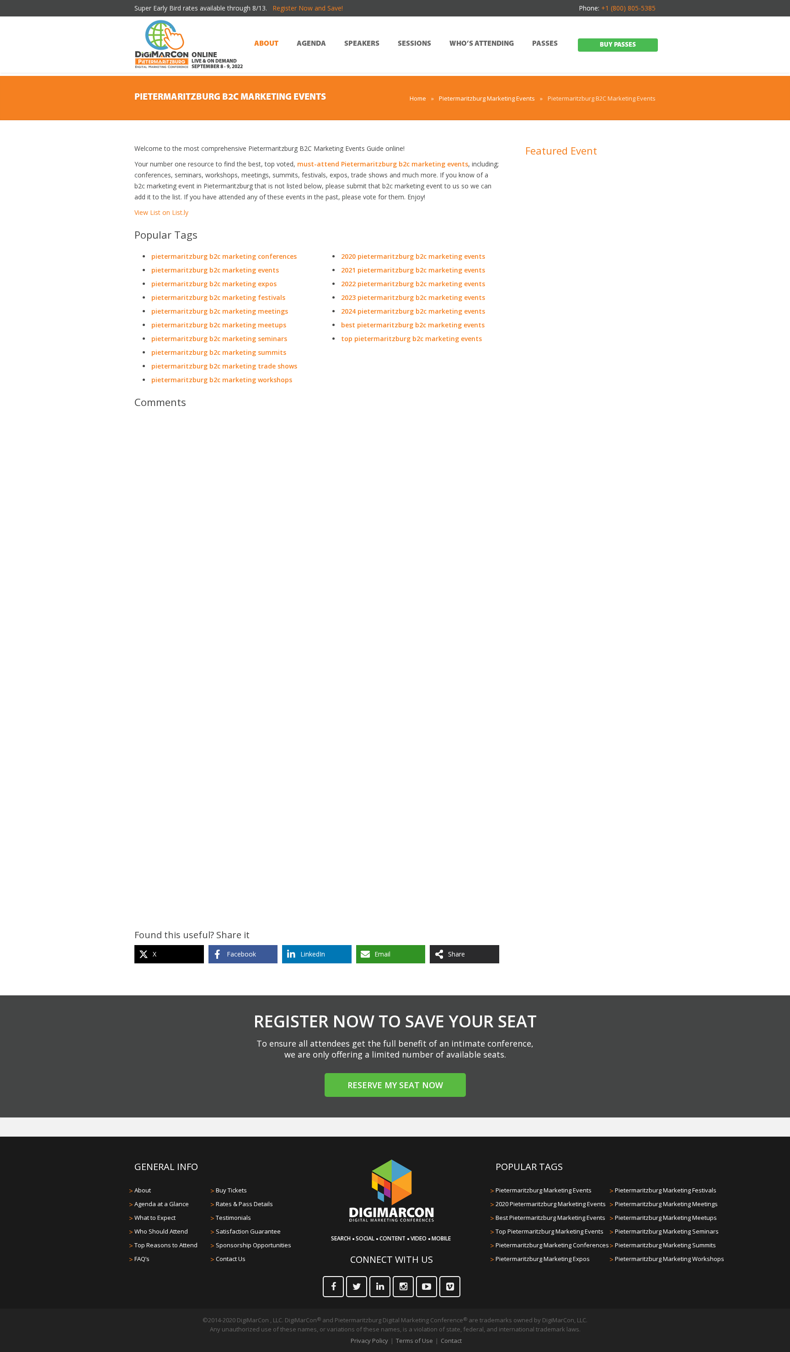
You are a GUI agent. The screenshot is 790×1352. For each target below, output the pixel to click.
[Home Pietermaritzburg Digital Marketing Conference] (161, 45)
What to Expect (155, 1217)
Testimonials (233, 1217)
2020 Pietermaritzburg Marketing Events (551, 1204)
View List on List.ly (161, 212)
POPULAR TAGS (529, 1166)
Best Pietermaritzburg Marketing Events (550, 1217)
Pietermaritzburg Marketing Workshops (669, 1259)
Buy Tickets (231, 1190)
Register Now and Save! (307, 8)
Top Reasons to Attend (166, 1245)
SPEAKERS (361, 44)
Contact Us (231, 1259)
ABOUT (266, 44)
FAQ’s (141, 1259)
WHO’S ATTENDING (481, 44)
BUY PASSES (618, 45)
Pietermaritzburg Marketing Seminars (667, 1231)
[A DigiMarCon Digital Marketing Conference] (391, 1220)
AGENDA (311, 44)
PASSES (545, 44)
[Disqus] (316, 543)
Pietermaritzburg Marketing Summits (665, 1245)
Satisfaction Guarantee (248, 1231)
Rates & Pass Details (244, 1204)
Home (418, 98)
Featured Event (561, 150)
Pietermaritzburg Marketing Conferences (552, 1245)
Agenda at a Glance (161, 1204)
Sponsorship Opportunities (253, 1245)
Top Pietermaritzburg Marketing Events (549, 1231)
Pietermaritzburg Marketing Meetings (666, 1204)
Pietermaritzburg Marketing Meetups (666, 1217)
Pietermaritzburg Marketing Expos (543, 1259)
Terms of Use (414, 1340)
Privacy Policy (369, 1340)
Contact (451, 1340)
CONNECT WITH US (391, 1259)
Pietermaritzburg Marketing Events (487, 98)
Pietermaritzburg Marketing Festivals (665, 1190)
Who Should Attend (161, 1231)
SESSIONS (414, 44)
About (142, 1190)
